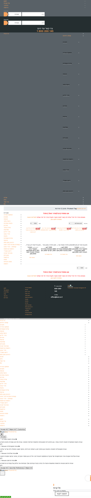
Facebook (70, 287)
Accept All (4, 429)
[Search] (6, 14)
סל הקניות (7, 3)
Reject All (13, 429)
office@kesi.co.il (56, 297)
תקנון (5, 1)
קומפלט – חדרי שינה (10, 247)
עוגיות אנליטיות (11, 453)
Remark (4, 446)
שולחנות (65, 127)
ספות (5, 259)
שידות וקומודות (67, 63)
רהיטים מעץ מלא (68, 191)
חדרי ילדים (66, 95)
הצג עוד (3, 437)
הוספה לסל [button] (78, 256)
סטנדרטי (4, 439)
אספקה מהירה (67, 53)
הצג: (40, 223)
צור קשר (6, 202)
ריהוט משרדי (67, 180)
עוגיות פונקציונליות (12, 446)
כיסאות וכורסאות (68, 159)
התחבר (6, 5)
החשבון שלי (6, 290)
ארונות (65, 116)
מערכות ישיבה (67, 148)
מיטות (5, 236)
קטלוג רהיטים (67, 36)
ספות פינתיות (8, 261)
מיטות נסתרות (8, 223)
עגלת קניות (6, 292)
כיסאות (6, 264)
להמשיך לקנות (62, 494)
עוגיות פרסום (11, 460)
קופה (5, 294)
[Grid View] (28, 223)
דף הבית (6, 33)
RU (5, 204)
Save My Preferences (17, 468)
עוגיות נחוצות (11, 439)
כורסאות (6, 257)
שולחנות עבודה (28, 312)
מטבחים (65, 138)
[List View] (26, 223)
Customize (21, 429)
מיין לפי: (85, 223)
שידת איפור (7, 227)
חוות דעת (6, 297)
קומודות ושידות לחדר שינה (12, 244)
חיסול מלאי (66, 85)
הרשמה (6, 7)
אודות (5, 197)
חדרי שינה (66, 170)
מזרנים (65, 106)
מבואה (65, 74)
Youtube (75, 287)
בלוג (5, 200)
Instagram (81, 287)
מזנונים (65, 42)
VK (85, 287)
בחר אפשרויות (64, 254)
